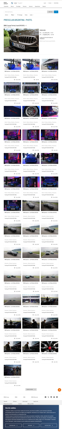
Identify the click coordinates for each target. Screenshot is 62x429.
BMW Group (6, 397)
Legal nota (35, 401)
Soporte (5, 401)
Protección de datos (8, 403)
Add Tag (50, 11)
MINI (24, 397)
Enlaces (15, 401)
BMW (16, 397)
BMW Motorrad (34, 397)
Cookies (20, 403)
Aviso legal (25, 401)
